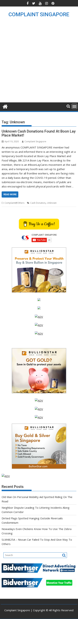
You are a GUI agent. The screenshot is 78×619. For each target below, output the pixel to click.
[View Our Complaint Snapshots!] (39, 317)
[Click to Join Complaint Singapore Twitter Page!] (39, 400)
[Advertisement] (39, 62)
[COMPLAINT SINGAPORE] (5, 106)
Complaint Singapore (35, 141)
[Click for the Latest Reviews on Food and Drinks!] (39, 325)
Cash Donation (38, 202)
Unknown (52, 202)
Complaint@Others (14, 202)
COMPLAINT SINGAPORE (39, 14)
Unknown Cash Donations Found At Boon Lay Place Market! (39, 133)
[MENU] (74, 106)
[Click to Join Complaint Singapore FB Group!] (39, 409)
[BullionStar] (39, 291)
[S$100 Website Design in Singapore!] (6, 476)
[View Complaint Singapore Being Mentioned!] (39, 333)
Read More (10, 194)
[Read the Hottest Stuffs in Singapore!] (39, 417)
